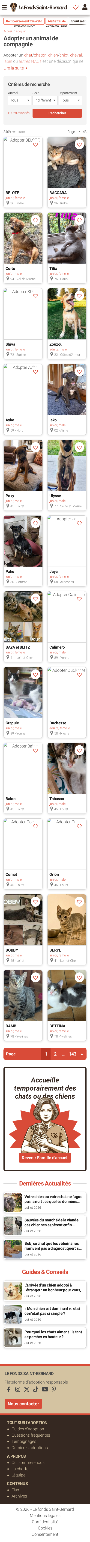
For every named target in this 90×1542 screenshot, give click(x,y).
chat (28, 55)
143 (72, 1054)
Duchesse (57, 723)
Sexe (36, 93)
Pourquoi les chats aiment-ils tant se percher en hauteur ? (53, 1334)
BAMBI (11, 1026)
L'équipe (18, 1475)
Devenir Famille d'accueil (45, 1157)
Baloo (10, 798)
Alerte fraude (57, 21)
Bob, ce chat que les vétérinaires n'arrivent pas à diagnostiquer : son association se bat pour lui (53, 1248)
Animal (13, 93)
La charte (20, 1468)
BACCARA (57, 192)
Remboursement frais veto (24, 21)
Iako (53, 420)
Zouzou (55, 344)
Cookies (45, 1528)
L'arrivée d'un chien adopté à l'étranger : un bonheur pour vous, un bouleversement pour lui (52, 1290)
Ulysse (55, 495)
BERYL (55, 950)
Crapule (12, 723)
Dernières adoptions (30, 1447)
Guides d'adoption (28, 1428)
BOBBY (12, 950)
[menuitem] (38, 7)
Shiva (10, 344)
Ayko (10, 420)
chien (53, 55)
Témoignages (24, 1441)
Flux (15, 1489)
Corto (10, 268)
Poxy (10, 495)
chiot (64, 55)
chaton (40, 55)
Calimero (57, 647)
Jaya (53, 571)
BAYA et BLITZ (18, 647)
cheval (76, 55)
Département (68, 93)
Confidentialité (45, 1521)
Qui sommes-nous (28, 1462)
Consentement (45, 1534)
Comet (11, 874)
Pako (10, 571)
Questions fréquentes (31, 1435)
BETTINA (57, 1026)
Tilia (53, 268)
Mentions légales (45, 1515)
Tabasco (56, 798)
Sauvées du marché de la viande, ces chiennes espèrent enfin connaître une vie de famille (51, 1225)
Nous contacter (23, 1403)
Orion (54, 874)
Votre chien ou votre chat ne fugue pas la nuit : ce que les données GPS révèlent (53, 1201)
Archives (19, 1496)
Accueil (7, 31)
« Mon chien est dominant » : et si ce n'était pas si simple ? (52, 1311)
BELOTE (12, 192)
